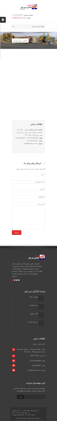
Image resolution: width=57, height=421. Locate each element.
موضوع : (41, 196)
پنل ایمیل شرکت (33, 322)
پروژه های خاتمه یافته (30, 410)
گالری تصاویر (34, 313)
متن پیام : (41, 204)
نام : (43, 174)
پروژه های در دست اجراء (20, 412)
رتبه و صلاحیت (33, 305)
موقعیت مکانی (33, 297)
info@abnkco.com (19, 18)
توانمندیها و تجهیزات (18, 414)
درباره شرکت (16, 410)
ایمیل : (42, 189)
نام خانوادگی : (39, 182)
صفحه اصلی (31, 414)
